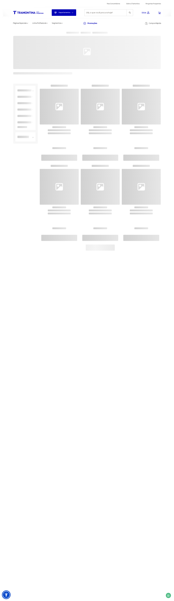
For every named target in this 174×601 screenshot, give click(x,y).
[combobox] (105, 12)
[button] (145, 12)
